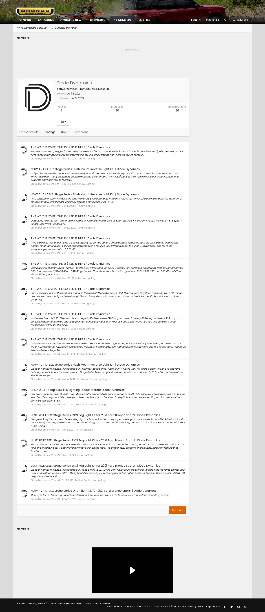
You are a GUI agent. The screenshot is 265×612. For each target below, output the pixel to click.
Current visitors (65, 28)
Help (208, 606)
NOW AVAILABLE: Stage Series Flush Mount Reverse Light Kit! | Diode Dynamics (85, 169)
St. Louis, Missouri (97, 89)
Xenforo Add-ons (94, 603)
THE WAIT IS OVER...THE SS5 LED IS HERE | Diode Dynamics (70, 147)
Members (125, 20)
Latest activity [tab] (29, 132)
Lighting (90, 158)
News (27, 20)
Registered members (33, 28)
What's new (72, 20)
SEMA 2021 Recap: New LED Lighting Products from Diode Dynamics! (78, 390)
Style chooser (114, 606)
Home (216, 606)
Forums (48, 20)
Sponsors (129, 606)
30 (117, 110)
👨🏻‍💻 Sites (145, 20)
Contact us (143, 606)
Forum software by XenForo (46, 603)
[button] (96, 20)
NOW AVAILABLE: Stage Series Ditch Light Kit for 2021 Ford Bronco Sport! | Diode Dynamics (93, 491)
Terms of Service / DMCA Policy (169, 606)
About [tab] (64, 132)
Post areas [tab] (81, 132)
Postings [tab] (49, 132)
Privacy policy (196, 606)
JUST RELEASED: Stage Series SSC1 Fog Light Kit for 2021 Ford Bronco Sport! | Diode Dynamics (95, 415)
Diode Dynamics (40, 158)
